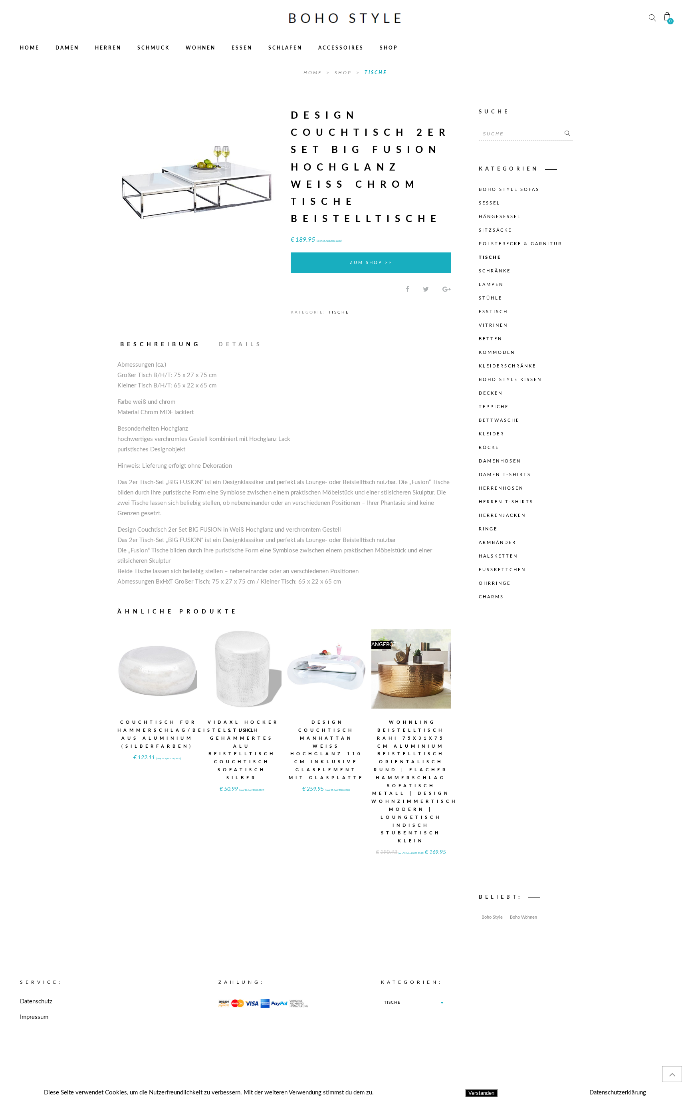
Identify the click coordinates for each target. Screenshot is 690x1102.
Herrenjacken (502, 515)
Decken (491, 393)
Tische (376, 72)
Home (30, 48)
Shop (389, 48)
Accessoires (341, 48)
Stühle (490, 298)
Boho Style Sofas (509, 189)
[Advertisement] (526, 749)
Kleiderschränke (507, 366)
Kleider (491, 434)
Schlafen (285, 48)
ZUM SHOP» (157, 679)
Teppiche (494, 407)
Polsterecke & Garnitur (520, 244)
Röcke (489, 447)
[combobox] (413, 1002)
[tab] (164, 345)
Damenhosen (500, 461)
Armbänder (497, 542)
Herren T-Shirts (506, 502)
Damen (67, 48)
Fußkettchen (502, 570)
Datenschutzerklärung (617, 1093)
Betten (490, 339)
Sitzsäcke (495, 230)
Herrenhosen (501, 488)
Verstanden (481, 1093)
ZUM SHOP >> (371, 262)
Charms (491, 597)
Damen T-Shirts (505, 475)
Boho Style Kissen (510, 379)
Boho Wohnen (523, 917)
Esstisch (493, 312)
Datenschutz (36, 1002)
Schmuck (153, 48)
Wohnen (201, 48)
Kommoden (497, 352)
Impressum (34, 1017)
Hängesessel (500, 216)
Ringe (488, 529)
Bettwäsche (499, 420)
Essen (242, 48)
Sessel (489, 203)
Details (240, 344)
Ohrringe (495, 583)
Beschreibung (160, 344)
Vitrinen (493, 325)
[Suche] (567, 133)
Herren (108, 48)
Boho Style (492, 917)
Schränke (495, 271)
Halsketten (498, 556)
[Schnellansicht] (177, 664)
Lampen (491, 284)
